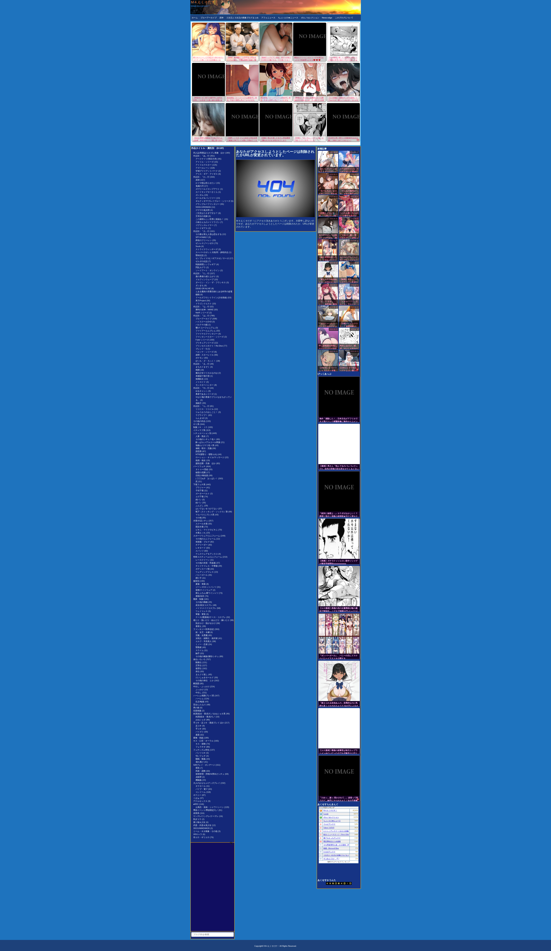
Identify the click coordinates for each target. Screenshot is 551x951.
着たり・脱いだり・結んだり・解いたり (211, 620)
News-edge (327, 18)
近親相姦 (197, 710)
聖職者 (199, 647)
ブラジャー (201, 487)
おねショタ (201, 720)
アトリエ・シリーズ (205, 162)
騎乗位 (199, 662)
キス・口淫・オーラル (203, 741)
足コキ (199, 726)
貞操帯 (199, 777)
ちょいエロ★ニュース (288, 18)
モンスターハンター (205, 385)
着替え (199, 626)
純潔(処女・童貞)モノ (205, 717)
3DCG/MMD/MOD (201, 828)
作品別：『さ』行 (201, 231)
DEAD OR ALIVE (203, 288)
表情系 (196, 813)
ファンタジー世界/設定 (203, 629)
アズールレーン (203, 168)
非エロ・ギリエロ (201, 837)
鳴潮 (198, 370)
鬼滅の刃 (200, 186)
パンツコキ (201, 753)
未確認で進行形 (203, 376)
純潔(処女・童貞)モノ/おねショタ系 (209, 713)
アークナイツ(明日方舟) (206, 159)
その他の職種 (202, 602)
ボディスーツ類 (203, 569)
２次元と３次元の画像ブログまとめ (242, 18)
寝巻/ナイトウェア (204, 590)
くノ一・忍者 (202, 644)
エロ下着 (200, 496)
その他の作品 (199, 421)
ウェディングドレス (205, 572)
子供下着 (200, 490)
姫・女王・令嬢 (203, 632)
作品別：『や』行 (201, 388)
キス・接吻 (201, 744)
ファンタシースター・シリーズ (210, 337)
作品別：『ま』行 (201, 364)
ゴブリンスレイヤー (205, 225)
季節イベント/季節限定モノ (205, 810)
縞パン (199, 499)
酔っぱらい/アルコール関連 (208, 442)
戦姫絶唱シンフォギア (206, 264)
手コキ (199, 729)
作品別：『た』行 (201, 273)
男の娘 (196, 707)
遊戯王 (199, 403)
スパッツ (200, 551)
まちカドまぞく (203, 367)
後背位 (199, 668)
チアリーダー (202, 545)
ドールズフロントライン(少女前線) (211, 297)
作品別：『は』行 (201, 315)
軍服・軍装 (201, 614)
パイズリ (200, 732)
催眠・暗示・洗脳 (204, 448)
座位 (198, 671)
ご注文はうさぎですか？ (207, 213)
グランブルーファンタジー (208, 204)
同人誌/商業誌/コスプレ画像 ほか (209, 153)
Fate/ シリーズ (202, 340)
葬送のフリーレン (204, 240)
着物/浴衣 (200, 596)
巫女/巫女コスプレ (204, 605)
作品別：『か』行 (201, 177)
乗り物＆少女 (199, 822)
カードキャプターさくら (207, 192)
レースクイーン (203, 560)
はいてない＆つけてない (207, 508)
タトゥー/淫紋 (202, 469)
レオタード (201, 548)
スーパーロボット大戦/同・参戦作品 (212, 252)
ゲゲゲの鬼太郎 (203, 210)
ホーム (195, 18)
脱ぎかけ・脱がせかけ (206, 623)
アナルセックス (200, 801)
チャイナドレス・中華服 (207, 566)
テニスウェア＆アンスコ (207, 554)
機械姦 (199, 780)
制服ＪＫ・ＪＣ (200, 427)
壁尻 (198, 768)
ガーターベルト (203, 493)
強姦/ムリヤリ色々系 (205, 445)
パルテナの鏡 (202, 325)
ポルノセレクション (310, 18)
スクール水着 (202, 524)
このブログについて (344, 18)
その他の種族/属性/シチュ (207, 656)
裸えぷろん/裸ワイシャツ (207, 593)
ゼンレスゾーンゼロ (205, 243)
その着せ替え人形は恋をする (209, 234)
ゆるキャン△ (202, 391)
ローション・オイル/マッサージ (210, 457)
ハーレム (200, 698)
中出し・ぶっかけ (201, 686)
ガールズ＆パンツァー (206, 198)
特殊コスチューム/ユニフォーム (207, 557)
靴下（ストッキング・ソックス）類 (212, 511)
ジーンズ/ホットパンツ (206, 587)
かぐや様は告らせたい (206, 183)
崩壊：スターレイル (205, 355)
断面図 (196, 683)
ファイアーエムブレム (206, 331)
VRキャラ (197, 834)
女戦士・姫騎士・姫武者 (207, 638)
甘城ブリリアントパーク (207, 171)
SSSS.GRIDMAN (203, 207)
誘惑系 (199, 451)
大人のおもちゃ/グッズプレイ (206, 783)
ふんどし (200, 505)
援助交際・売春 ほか (206, 463)
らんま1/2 (200, 418)
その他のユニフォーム (206, 539)
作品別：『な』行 (201, 306)
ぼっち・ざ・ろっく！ (206, 361)
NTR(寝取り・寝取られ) (206, 454)
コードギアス (202, 228)
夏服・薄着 (201, 584)
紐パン (199, 502)
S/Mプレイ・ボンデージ (204, 765)
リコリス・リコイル (205, 409)
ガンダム (200, 195)
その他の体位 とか (205, 680)
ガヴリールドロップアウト (208, 189)
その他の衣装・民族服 (206, 563)
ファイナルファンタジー (207, 334)
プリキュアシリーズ (205, 343)
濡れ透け (200, 762)
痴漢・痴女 (201, 460)
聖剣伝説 (200, 255)
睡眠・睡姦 (201, 759)
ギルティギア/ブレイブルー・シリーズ (213, 201)
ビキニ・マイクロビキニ (207, 530)
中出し (199, 692)
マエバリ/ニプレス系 (205, 514)
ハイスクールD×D (204, 321)
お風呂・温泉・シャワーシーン (210, 807)
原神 (221, 18)
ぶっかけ (200, 689)
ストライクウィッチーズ (207, 249)
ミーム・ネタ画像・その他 (205, 831)
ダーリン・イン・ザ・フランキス (211, 282)
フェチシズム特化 (201, 750)
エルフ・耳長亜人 (204, 641)
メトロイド (201, 382)
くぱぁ (196, 798)
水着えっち (201, 533)
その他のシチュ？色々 (206, 439)
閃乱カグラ (201, 267)
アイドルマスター (204, 165)
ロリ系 (196, 424)
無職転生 (200, 379)
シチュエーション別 (202, 433)
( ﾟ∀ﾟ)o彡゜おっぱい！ (207, 478)
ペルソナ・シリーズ (205, 352)
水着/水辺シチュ (200, 521)
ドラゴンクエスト (204, 303)
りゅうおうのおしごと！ (207, 412)
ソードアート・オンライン (208, 270)
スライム (200, 650)
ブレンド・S (201, 349)
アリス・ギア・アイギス (207, 174)
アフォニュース (268, 18)
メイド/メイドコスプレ (206, 608)
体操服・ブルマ (203, 542)
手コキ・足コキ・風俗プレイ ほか (208, 723)
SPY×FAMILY (202, 237)
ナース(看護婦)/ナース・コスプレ (211, 617)
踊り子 (199, 578)
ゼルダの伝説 (202, 261)
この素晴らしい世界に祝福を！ (210, 219)
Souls (198, 246)
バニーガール (202, 575)
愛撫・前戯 (198, 738)
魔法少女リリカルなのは (207, 373)
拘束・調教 (201, 771)
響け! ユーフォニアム (205, 328)
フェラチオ (201, 747)
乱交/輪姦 (200, 701)
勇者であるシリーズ (205, 394)
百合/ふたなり (199, 704)
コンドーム (201, 792)
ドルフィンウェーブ (205, 279)
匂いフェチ (201, 756)
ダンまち (200, 285)
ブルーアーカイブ (209, 18)
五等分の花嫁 (202, 216)
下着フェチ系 (199, 484)
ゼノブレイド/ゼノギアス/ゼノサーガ (212, 258)
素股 (198, 735)
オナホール (201, 786)
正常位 (199, 665)
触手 (198, 653)
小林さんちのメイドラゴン (208, 222)
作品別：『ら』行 (201, 406)
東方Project (201, 300)
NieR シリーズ (202, 312)
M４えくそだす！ (205, 2)
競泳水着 (200, 527)
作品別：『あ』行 (201, 156)
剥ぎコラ (197, 819)
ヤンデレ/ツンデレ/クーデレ (206, 816)
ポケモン (200, 358)
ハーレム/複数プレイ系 (203, 695)
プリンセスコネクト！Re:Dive (209, 346)
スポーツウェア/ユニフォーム (206, 536)
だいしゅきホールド (205, 677)
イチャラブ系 (199, 430)
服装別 (196, 581)
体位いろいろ (199, 659)
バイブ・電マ (202, 789)
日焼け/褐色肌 (202, 475)
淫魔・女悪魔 (202, 635)
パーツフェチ (199, 466)
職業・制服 (198, 599)
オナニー (197, 795)
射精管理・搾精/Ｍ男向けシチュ (210, 774)
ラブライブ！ (202, 415)
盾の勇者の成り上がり (206, 276)
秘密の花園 (201, 472)
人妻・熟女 (201, 436)
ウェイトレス (202, 611)
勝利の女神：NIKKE (205, 309)
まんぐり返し (202, 674)
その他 (199, 517)
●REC (196, 804)
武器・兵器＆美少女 (202, 825)
